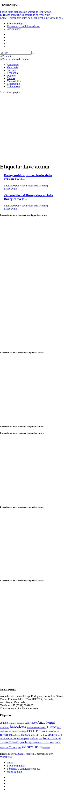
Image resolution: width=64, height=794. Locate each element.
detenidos (16, 731)
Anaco (33, 722)
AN (27, 722)
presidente (25, 742)
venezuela (32, 746)
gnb (11, 734)
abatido (4, 722)
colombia (5, 731)
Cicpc (52, 727)
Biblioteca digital (16, 23)
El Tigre (41, 731)
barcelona (18, 727)
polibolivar (4, 742)
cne (59, 727)
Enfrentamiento (52, 731)
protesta (33, 742)
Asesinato (4, 727)
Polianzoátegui (51, 738)
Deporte (11, 75)
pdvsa (26, 739)
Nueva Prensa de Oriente (33, 185)
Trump (13, 747)
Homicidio (27, 734)
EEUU (31, 731)
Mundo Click (14, 81)
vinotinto (46, 747)
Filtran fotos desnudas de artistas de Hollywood (25, 11)
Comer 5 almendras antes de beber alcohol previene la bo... (31, 17)
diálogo (23, 731)
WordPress (6, 756)
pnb (40, 739)
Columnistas (13, 86)
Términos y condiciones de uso (23, 26)
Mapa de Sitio (14, 771)
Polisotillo (14, 742)
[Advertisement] (32, 128)
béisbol (42, 727)
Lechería (37, 735)
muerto (11, 738)
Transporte (4, 748)
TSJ (19, 747)
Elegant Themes (24, 753)
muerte (3, 738)
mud (60, 735)
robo (58, 742)
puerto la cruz (45, 742)
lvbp (45, 735)
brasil (36, 728)
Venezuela (12, 67)
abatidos (12, 723)
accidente (20, 723)
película (34, 738)
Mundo (11, 78)
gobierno (16, 735)
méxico (20, 738)
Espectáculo (13, 83)
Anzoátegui (46, 722)
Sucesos (11, 70)
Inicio (10, 762)
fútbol (4, 734)
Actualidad (13, 64)
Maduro (52, 734)
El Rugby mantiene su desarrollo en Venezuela (25, 14)
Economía (12, 72)
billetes (30, 727)
